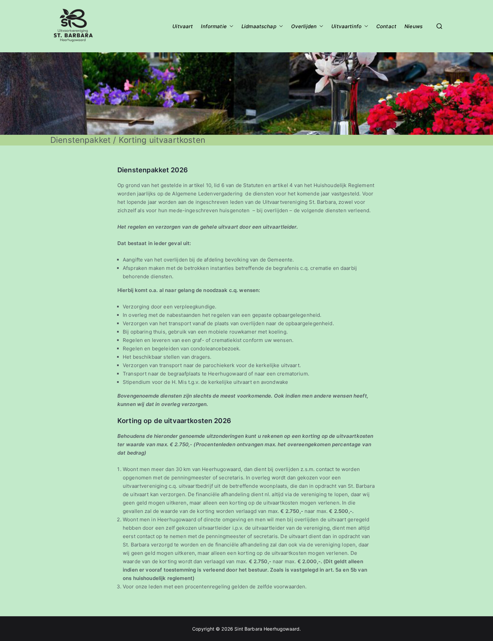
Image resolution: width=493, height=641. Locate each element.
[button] (230, 26)
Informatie (214, 26)
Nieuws (413, 26)
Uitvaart (182, 26)
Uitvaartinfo (346, 26)
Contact (386, 26)
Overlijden (304, 26)
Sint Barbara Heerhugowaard (266, 629)
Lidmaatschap (258, 26)
